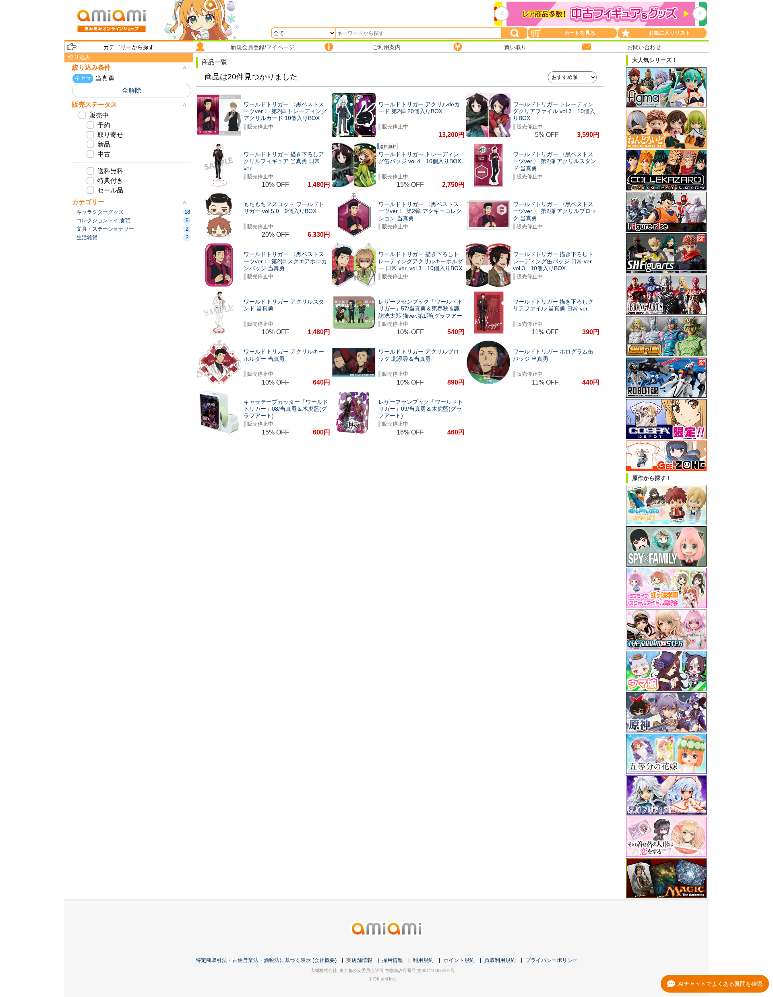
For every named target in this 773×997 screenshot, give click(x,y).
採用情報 (392, 960)
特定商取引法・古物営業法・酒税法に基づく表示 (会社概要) (266, 960)
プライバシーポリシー (551, 960)
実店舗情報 (359, 960)
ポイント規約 (459, 960)
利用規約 (423, 960)
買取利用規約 (500, 960)
